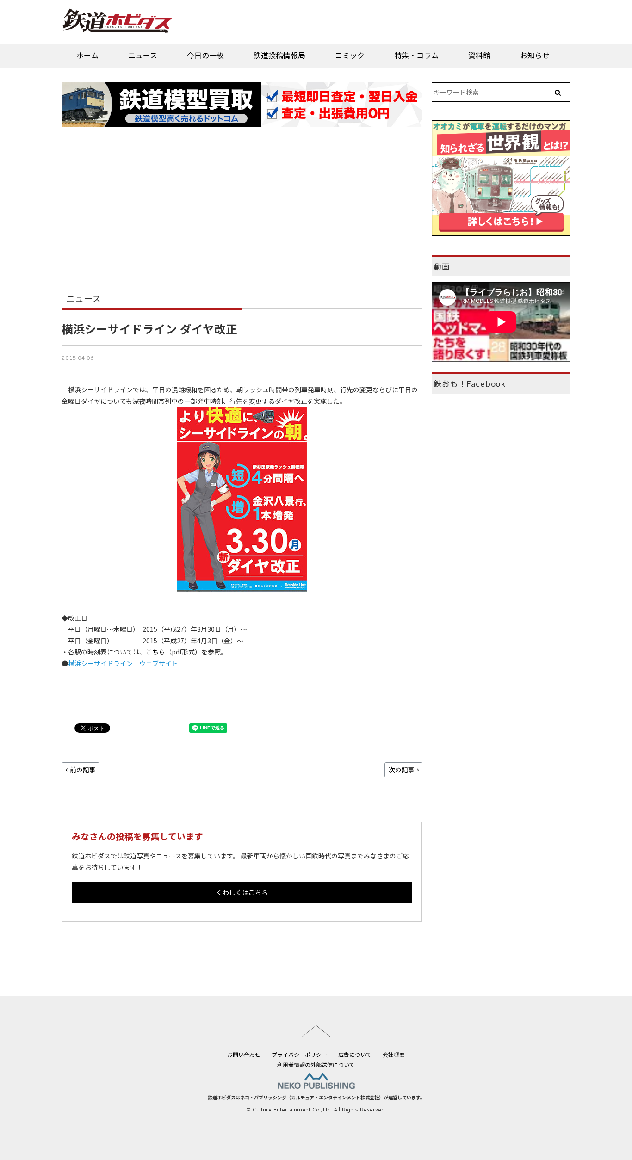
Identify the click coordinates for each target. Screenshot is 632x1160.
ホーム (87, 55)
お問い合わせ (243, 1054)
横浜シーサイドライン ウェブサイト (123, 663)
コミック (350, 55)
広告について (355, 1054)
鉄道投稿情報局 (279, 55)
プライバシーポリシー (299, 1054)
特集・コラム (416, 55)
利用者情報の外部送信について (316, 1064)
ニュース (142, 55)
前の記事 (83, 769)
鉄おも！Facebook (470, 383)
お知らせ (535, 55)
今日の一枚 (205, 55)
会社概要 (394, 1054)
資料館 (479, 55)
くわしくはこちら (242, 892)
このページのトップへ (316, 1029)
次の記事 (402, 769)
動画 (442, 266)
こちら (155, 651)
